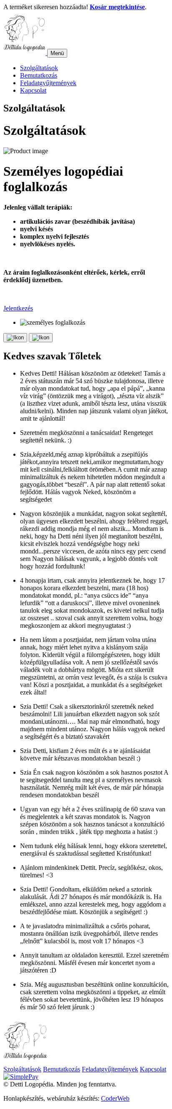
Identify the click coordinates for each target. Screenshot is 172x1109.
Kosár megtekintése (117, 6)
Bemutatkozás (38, 75)
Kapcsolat (33, 90)
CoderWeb (115, 1098)
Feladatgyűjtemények (48, 82)
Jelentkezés (18, 308)
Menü (57, 53)
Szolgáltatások (39, 67)
